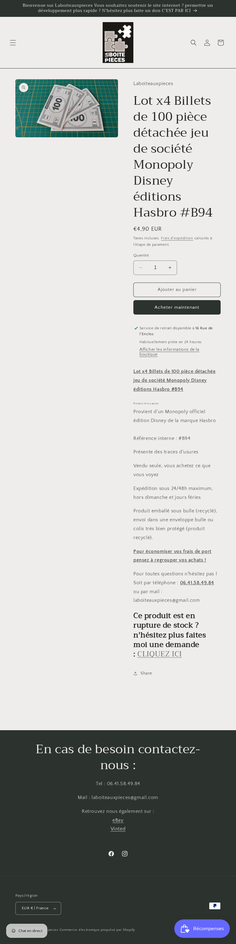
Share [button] (146, 673)
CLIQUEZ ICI (159, 654)
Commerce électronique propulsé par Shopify (97, 930)
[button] (13, 42)
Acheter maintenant (177, 307)
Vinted (118, 829)
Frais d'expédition (177, 238)
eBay (117, 820)
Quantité (141, 255)
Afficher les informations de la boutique (169, 352)
